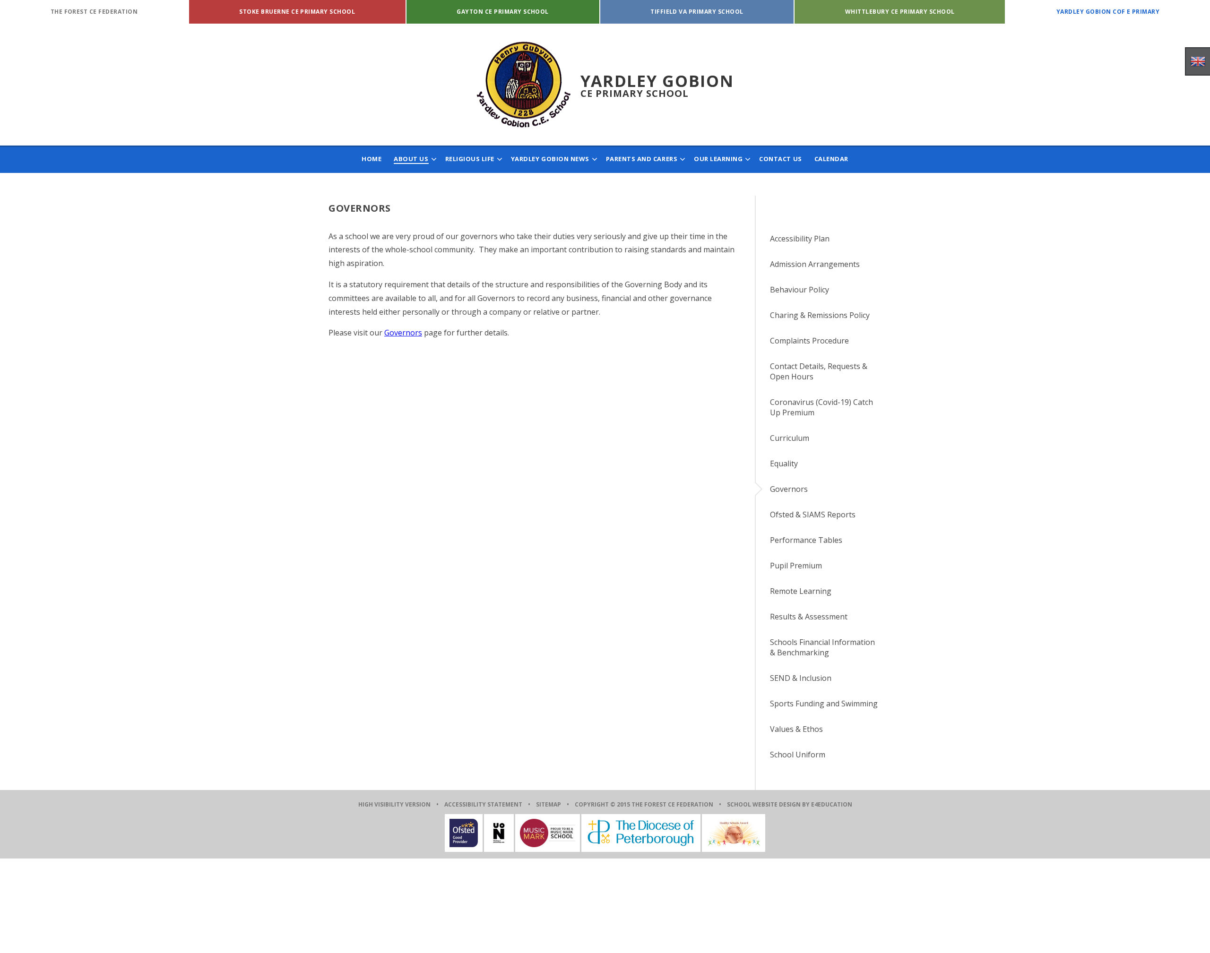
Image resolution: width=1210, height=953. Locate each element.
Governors (403, 332)
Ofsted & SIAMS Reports (813, 514)
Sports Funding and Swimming (824, 703)
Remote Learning (800, 591)
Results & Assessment (808, 616)
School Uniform (797, 754)
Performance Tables (806, 540)
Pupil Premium (796, 565)
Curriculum (789, 438)
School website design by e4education (789, 804)
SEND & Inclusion (800, 678)
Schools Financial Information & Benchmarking (822, 647)
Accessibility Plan (800, 238)
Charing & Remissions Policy (820, 315)
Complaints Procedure (809, 340)
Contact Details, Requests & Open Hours (818, 371)
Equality (784, 463)
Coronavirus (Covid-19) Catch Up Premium (821, 407)
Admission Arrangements (815, 264)
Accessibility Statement (483, 804)
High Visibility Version (394, 804)
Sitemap (548, 804)
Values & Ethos (796, 729)
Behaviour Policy (799, 289)
